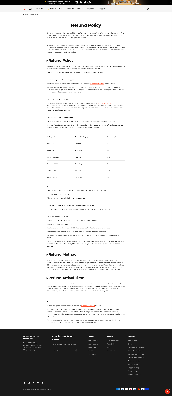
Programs (90, 9)
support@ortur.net (97, 83)
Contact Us (111, 351)
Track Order (111, 344)
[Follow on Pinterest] (33, 382)
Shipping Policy (133, 368)
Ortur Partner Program (136, 354)
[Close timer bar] (170, 2)
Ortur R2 (70, 9)
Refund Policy (133, 364)
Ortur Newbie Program (136, 357)
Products (39, 9)
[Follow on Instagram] (29, 382)
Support (103, 9)
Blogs (130, 344)
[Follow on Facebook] (24, 382)
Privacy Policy (133, 371)
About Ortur (132, 341)
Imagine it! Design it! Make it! (41, 389)
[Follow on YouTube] (38, 382)
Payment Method (134, 374)
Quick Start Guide (113, 341)
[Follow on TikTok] (43, 382)
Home (25, 14)
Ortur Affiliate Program (136, 351)
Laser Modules (93, 344)
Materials (91, 351)
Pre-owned (92, 354)
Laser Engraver (93, 341)
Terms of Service (134, 361)
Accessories (92, 347)
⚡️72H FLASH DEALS (56, 9)
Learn (79, 9)
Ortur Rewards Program (136, 347)
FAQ (108, 347)
